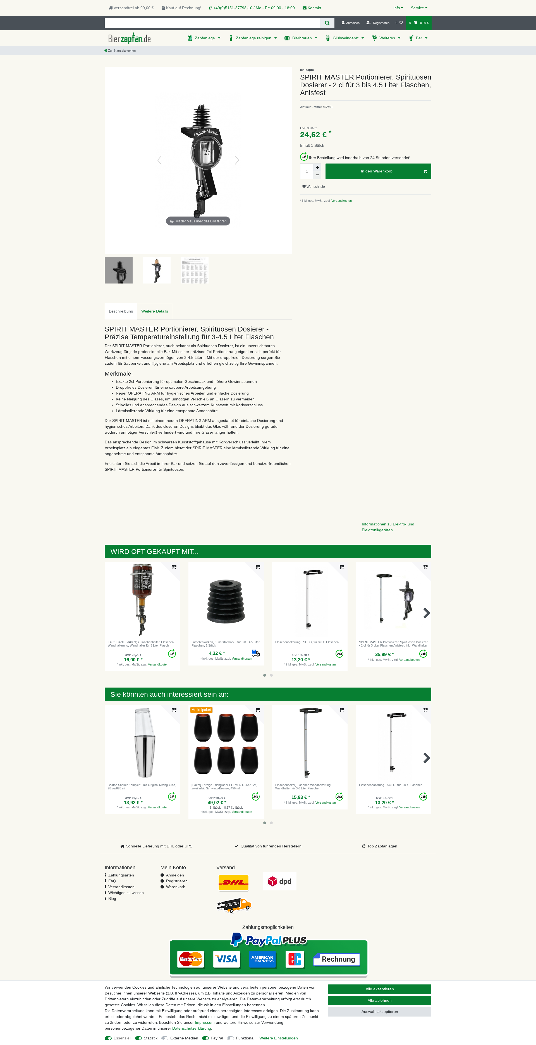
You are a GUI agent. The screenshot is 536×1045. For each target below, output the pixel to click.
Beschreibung (121, 311)
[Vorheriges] (159, 160)
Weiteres (387, 38)
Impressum (205, 1022)
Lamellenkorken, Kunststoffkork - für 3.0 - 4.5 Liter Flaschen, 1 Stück (226, 643)
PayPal (217, 1038)
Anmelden (175, 875)
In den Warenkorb (377, 171)
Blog (112, 898)
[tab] (121, 311)
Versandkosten (341, 200)
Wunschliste (315, 187)
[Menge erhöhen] (317, 167)
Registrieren (177, 881)
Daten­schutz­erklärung (191, 1028)
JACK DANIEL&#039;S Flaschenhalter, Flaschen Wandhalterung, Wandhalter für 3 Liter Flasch (141, 643)
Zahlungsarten (121, 875)
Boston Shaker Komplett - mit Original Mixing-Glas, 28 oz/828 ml (142, 786)
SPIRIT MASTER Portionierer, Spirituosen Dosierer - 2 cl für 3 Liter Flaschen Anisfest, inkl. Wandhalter (393, 643)
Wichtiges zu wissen (126, 892)
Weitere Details (154, 311)
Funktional (245, 1038)
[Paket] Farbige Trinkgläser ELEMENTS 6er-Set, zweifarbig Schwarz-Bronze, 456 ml (224, 786)
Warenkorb (175, 887)
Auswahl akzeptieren (380, 1011)
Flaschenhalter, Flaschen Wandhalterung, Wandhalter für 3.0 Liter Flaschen (303, 786)
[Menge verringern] (317, 175)
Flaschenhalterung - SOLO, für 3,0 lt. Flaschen (307, 642)
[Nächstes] (237, 160)
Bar (419, 38)
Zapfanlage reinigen (254, 38)
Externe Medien (184, 1038)
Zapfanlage (205, 38)
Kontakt (314, 8)
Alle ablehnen (380, 1000)
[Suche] (327, 23)
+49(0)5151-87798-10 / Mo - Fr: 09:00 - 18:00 (253, 8)
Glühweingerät (346, 38)
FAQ (112, 881)
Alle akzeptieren (380, 989)
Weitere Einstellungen (278, 1038)
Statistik (150, 1038)
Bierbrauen (302, 38)
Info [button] (396, 8)
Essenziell (122, 1038)
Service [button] (417, 8)
